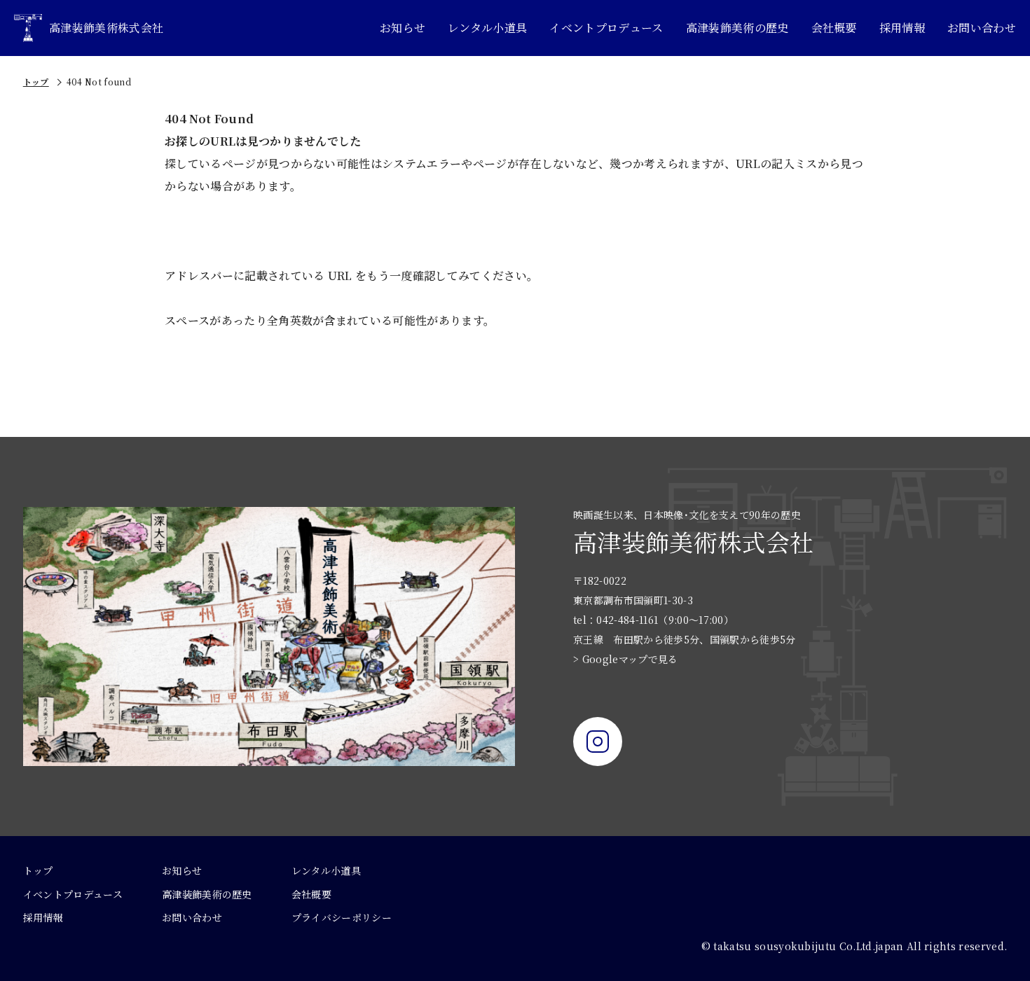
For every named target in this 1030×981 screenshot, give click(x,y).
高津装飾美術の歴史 (737, 28)
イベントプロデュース (606, 28)
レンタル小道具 (487, 28)
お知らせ (402, 28)
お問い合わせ (981, 28)
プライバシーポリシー (341, 917)
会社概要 (834, 28)
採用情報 (902, 28)
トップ (36, 82)
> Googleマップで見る (625, 659)
